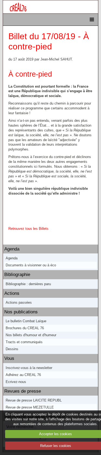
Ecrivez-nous (16, 382)
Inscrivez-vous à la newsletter (29, 368)
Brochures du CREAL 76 (25, 328)
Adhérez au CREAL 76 (23, 375)
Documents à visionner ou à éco (31, 265)
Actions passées (19, 302)
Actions (11, 293)
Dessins (12, 349)
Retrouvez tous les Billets (28, 229)
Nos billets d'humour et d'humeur (31, 335)
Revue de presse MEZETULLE (30, 407)
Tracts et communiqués (24, 342)
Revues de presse (22, 391)
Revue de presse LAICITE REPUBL (34, 400)
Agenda (11, 249)
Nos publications (21, 311)
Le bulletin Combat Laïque (26, 321)
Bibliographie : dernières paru (28, 284)
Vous (9, 358)
